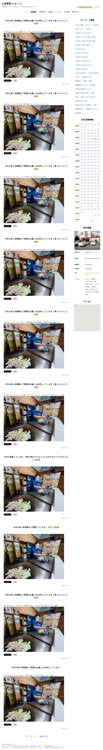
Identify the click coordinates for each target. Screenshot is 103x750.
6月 (98, 124)
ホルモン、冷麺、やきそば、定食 (85, 41)
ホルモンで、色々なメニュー (84, 65)
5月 (95, 124)
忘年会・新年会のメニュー (83, 89)
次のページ (44, 736)
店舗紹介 (51, 12)
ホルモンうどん (80, 49)
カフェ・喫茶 (79, 25)
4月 (92, 124)
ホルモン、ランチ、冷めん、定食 (85, 37)
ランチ (77, 77)
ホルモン (88, 29)
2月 (85, 124)
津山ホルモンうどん (81, 101)
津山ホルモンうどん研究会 (83, 105)
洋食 (92, 93)
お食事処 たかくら (12, 3)
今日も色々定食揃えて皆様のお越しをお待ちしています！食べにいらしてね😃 (36, 22)
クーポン (59, 12)
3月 (88, 124)
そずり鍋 (95, 25)
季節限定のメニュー (81, 85)
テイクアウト (79, 29)
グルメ (88, 25)
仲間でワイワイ (86, 77)
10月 (91, 133)
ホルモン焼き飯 (93, 73)
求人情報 (67, 12)
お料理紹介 (42, 12)
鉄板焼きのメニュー (92, 109)
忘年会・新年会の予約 (82, 93)
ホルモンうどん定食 (81, 57)
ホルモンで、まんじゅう (83, 61)
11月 (95, 133)
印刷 (15, 80)
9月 (88, 133)
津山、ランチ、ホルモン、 (89, 97)
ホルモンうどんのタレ (82, 53)
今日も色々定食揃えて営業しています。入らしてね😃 (36, 527)
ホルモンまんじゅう (81, 69)
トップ (26, 12)
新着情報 (33, 12)
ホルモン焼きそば (81, 73)
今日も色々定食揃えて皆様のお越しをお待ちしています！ (36, 667)
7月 (82, 127)
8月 (85, 127)
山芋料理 (92, 85)
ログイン (97, 7)
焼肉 (95, 105)
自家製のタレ (79, 109)
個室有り (78, 81)
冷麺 (85, 81)
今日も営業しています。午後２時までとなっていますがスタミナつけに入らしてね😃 (36, 458)
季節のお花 (75, 12)
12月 (98, 133)
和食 (90, 81)
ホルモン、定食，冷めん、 (83, 45)
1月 (82, 124)
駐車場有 (78, 113)
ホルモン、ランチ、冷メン (83, 33)
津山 (77, 97)
